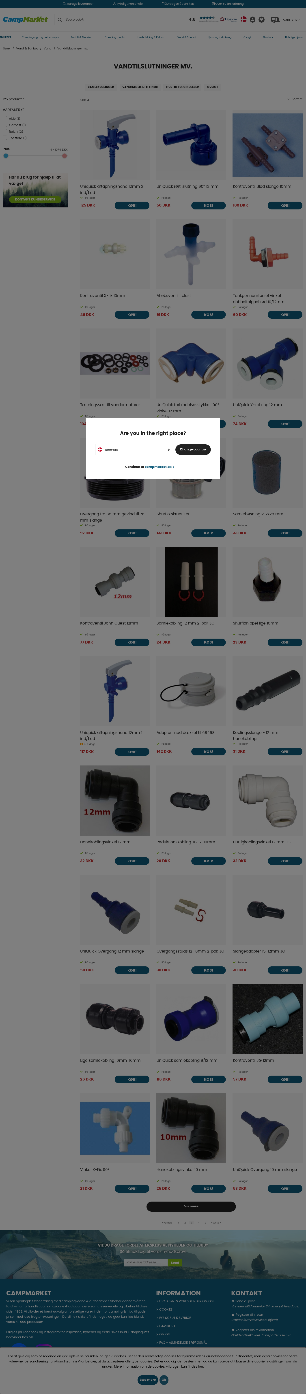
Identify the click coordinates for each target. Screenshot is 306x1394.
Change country (193, 449)
